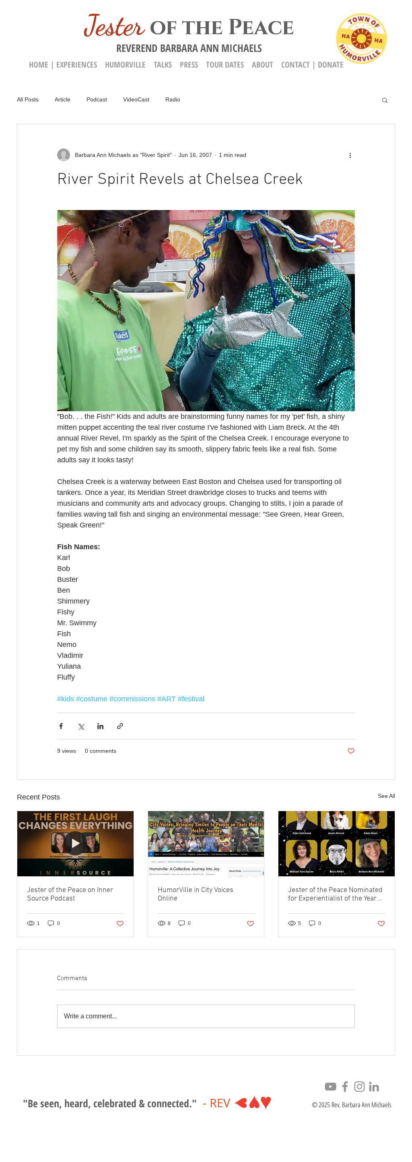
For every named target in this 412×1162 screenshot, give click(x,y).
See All (386, 796)
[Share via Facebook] (61, 726)
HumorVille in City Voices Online (195, 894)
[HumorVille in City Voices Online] (206, 843)
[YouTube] (330, 1087)
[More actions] (350, 155)
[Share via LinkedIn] (100, 726)
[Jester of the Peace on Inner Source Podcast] (75, 843)
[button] (262, 64)
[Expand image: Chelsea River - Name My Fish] (206, 310)
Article (62, 99)
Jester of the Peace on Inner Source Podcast (70, 894)
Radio (172, 99)
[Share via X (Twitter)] (80, 726)
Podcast (97, 99)
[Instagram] (359, 1087)
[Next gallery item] (345, 311)
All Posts (28, 99)
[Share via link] (120, 726)
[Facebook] (345, 1087)
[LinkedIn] (374, 1087)
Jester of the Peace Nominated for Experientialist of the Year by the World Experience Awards (335, 894)
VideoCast (136, 99)
